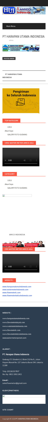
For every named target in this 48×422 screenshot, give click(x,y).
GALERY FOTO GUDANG (17, 134)
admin (11, 40)
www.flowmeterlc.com (11, 292)
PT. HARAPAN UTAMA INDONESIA (27, 419)
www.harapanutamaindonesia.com (16, 286)
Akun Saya (9, 131)
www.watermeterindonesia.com (15, 289)
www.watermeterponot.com (14, 338)
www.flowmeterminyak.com (13, 322)
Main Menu (10, 26)
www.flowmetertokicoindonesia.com (17, 295)
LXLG (9, 127)
